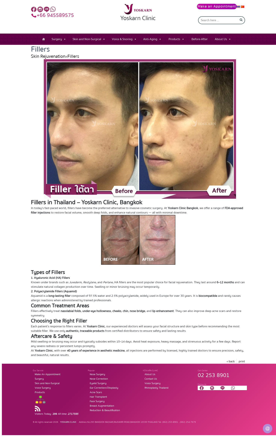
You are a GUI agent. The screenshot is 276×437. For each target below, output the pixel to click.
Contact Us (151, 379)
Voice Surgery (43, 388)
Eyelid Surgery (98, 383)
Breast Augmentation (102, 406)
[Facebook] (34, 9)
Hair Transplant (98, 397)
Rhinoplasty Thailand (156, 388)
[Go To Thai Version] (238, 6)
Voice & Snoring (122, 39)
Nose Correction (99, 379)
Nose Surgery (97, 374)
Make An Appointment (47, 374)
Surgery (57, 39)
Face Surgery (97, 401)
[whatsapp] (53, 9)
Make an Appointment (217, 6)
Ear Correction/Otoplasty (104, 388)
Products (174, 39)
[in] (40, 9)
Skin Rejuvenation (48, 56)
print (242, 361)
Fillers (73, 56)
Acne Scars (96, 392)
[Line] (46, 9)
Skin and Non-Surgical (87, 39)
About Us (221, 39)
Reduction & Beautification (105, 410)
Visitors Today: (56, 414)
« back (231, 361)
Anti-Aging (150, 39)
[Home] (43, 39)
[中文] (242, 6)
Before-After (200, 39)
